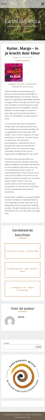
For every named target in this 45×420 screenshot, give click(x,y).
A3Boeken (21, 84)
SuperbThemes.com (22, 417)
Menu (4, 4)
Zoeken (6, 343)
